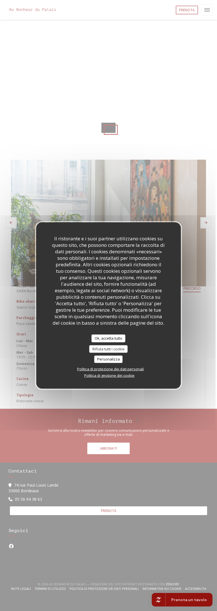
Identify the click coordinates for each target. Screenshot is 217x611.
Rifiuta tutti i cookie (108, 348)
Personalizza (108, 359)
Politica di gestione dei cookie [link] (109, 375)
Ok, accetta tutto (108, 338)
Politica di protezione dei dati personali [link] (110, 368)
